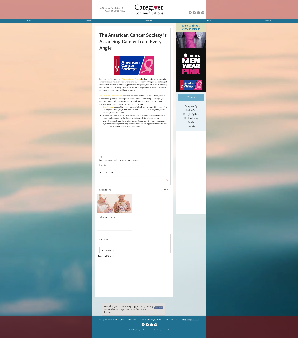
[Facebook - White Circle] (143, 324)
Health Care (103, 165)
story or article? (191, 28)
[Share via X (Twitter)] (106, 172)
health (101, 160)
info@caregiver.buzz (190, 320)
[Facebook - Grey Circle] (190, 12)
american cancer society (129, 160)
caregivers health (112, 160)
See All (166, 189)
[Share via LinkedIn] (112, 172)
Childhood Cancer (108, 217)
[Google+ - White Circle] (151, 324)
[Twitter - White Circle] (147, 324)
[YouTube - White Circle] (155, 324)
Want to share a (191, 25)
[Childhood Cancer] (114, 203)
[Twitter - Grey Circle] (194, 12)
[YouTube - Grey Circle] (202, 12)
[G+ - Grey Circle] (198, 12)
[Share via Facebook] (100, 172)
